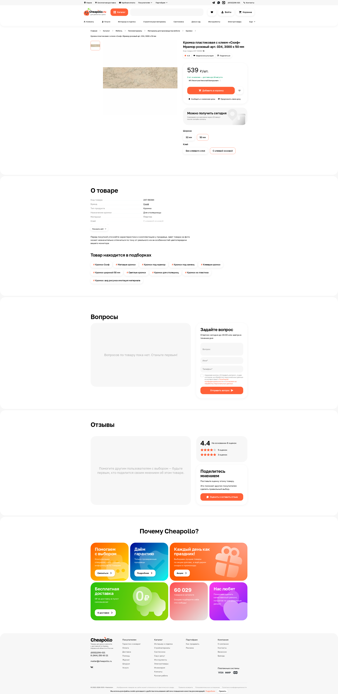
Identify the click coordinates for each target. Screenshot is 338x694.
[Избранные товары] (212, 12)
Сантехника (179, 22)
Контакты (250, 3)
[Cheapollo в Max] (223, 3)
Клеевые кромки (211, 264)
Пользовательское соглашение (207, 687)
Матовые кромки (127, 264)
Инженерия (159, 668)
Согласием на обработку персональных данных (220, 382)
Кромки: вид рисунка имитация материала (117, 280)
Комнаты (158, 671)
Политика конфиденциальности (234, 687)
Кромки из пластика (197, 272)
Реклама (190, 648)
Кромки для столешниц (166, 272)
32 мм (189, 137)
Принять (222, 691)
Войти (228, 12)
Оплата (125, 648)
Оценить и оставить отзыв (224, 497)
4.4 (188, 56)
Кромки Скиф (102, 264)
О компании (223, 644)
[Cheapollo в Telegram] (213, 3)
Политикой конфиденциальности (216, 380)
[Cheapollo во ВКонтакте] (91, 667)
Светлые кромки (137, 272)
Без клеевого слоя (195, 150)
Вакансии (222, 652)
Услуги (125, 668)
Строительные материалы (154, 22)
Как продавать (192, 644)
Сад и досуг (159, 656)
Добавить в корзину (213, 90)
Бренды (221, 656)
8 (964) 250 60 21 (99, 655)
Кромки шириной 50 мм (107, 272)
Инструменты (214, 22)
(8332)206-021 (234, 3)
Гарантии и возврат (131, 644)
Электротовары (234, 22)
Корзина (247, 12)
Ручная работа (161, 675)
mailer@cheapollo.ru (101, 661)
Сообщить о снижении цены (203, 99)
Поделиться (225, 56)
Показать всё (98, 229)
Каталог (121, 12)
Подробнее (210, 691)
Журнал (126, 660)
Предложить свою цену (230, 99)
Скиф (146, 204)
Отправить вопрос (220, 390)
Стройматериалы (162, 648)
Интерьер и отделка (126, 22)
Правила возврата (186, 687)
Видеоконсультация (204, 56)
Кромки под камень (184, 264)
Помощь (126, 656)
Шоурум (126, 664)
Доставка (126, 652)
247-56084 (197, 51)
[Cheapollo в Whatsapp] (218, 3)
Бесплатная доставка (107, 3)
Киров (89, 3)
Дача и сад (196, 22)
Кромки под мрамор (154, 264)
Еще (251, 22)
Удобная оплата (128, 3)
